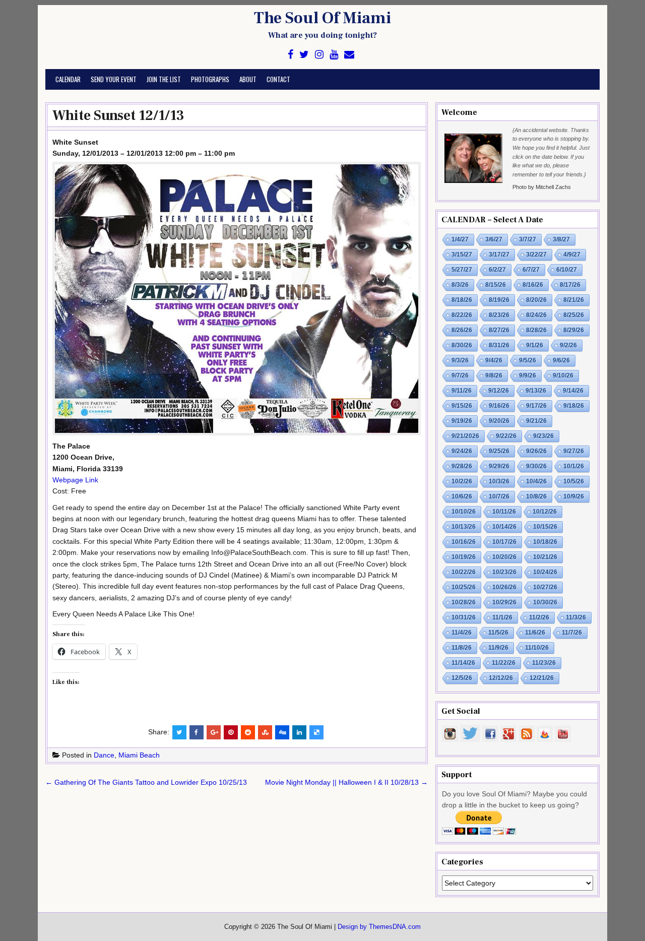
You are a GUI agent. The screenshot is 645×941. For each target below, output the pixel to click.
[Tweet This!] (179, 732)
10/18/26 (545, 541)
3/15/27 (462, 254)
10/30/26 (545, 602)
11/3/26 (576, 617)
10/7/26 (499, 496)
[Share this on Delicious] (316, 732)
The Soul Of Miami (322, 18)
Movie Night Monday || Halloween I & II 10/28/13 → (346, 782)
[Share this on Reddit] (248, 732)
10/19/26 (464, 556)
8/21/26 (573, 299)
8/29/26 (573, 330)
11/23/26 (544, 662)
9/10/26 (563, 375)
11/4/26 (462, 632)
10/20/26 (504, 556)
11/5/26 (498, 632)
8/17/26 (570, 284)
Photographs (210, 79)
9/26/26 (536, 451)
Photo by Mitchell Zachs (541, 187)
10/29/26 (504, 602)
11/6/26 (535, 632)
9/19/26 (462, 420)
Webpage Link (75, 480)
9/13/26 (536, 390)
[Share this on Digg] (282, 732)
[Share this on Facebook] (196, 732)
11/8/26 (462, 647)
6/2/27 (497, 269)
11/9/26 (498, 647)
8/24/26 (536, 315)
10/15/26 (545, 526)
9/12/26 (498, 390)
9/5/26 (527, 360)
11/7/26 (572, 632)
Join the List (164, 79)
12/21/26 (542, 677)
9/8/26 (493, 375)
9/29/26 (499, 466)
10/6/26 (462, 496)
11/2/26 (539, 617)
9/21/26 (536, 420)
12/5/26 (462, 677)
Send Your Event (114, 79)
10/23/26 (504, 572)
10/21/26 (545, 556)
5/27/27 (462, 269)
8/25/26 (573, 315)
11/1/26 (502, 617)
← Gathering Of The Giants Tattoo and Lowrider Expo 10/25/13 (146, 782)
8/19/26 (499, 299)
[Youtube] (334, 54)
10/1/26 (573, 466)
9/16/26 (499, 405)
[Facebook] (290, 54)
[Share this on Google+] (214, 732)
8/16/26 (533, 284)
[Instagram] (319, 54)
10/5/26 (573, 481)
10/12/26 (545, 511)
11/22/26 (503, 662)
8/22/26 (462, 315)
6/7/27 (531, 269)
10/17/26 (504, 541)
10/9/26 (573, 496)
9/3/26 (460, 360)
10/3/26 (499, 481)
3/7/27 (527, 239)
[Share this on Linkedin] (299, 732)
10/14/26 (504, 526)
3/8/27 (561, 239)
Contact (278, 79)
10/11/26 (504, 511)
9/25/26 (499, 451)
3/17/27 (499, 254)
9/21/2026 (465, 436)
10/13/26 (464, 526)
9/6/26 (561, 360)
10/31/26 (464, 617)
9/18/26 (573, 405)
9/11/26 (462, 390)
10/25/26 (464, 587)
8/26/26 (462, 330)
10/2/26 (462, 481)
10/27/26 (545, 587)
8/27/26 (499, 330)
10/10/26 (464, 511)
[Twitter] (304, 54)
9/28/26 (462, 466)
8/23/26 (499, 315)
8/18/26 (462, 299)
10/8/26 (536, 496)
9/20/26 (499, 420)
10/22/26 (464, 572)
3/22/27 (536, 254)
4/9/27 (571, 254)
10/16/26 (464, 541)
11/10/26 (537, 647)
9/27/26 (573, 451)
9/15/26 (462, 405)
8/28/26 (536, 330)
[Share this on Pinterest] (231, 732)
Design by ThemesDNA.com (379, 926)
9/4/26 (493, 360)
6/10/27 (566, 269)
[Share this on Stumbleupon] (265, 732)
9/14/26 (573, 390)
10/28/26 (464, 602)
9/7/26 (460, 375)
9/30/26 (536, 466)
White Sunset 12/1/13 (118, 115)
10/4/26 (536, 481)
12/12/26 (501, 677)
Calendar (68, 79)
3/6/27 (493, 239)
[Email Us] (349, 54)
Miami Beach (139, 755)
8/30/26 (462, 345)
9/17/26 (536, 405)
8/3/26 (460, 284)
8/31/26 (499, 345)
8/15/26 (495, 284)
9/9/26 (527, 375)
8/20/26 (536, 299)
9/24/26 (462, 451)
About (247, 79)
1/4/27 (460, 239)
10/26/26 (504, 587)
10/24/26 (545, 572)
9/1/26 (534, 345)
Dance (104, 755)
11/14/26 (463, 662)
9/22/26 (506, 436)
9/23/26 (543, 436)
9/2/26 (568, 345)
